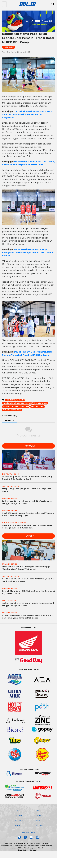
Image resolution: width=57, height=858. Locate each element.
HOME (17, 810)
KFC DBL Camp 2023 (12, 410)
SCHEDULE (19, 820)
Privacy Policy (22, 850)
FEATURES (38, 815)
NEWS (17, 825)
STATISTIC (38, 825)
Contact (33, 850)
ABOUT (37, 820)
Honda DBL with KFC (15, 400)
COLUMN (18, 815)
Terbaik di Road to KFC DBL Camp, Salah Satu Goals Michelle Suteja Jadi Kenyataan (27, 114)
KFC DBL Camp (37, 406)
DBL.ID (23, 843)
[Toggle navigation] (4, 4)
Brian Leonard (40, 403)
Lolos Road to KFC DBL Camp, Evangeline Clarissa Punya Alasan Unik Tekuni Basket (27, 252)
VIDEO (36, 810)
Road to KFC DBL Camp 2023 (16, 406)
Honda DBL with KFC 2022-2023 (17, 403)
